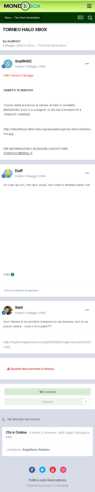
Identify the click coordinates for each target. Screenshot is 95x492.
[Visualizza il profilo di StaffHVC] (8, 63)
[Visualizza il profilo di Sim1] (8, 310)
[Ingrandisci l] (12, 274)
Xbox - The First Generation (47, 45)
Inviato (30, 66)
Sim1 (19, 307)
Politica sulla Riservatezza (47, 480)
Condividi (49, 392)
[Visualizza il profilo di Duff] (8, 173)
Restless (44, 449)
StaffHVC (14, 41)
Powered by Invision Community (47, 485)
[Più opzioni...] (87, 64)
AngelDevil (29, 449)
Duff (19, 170)
